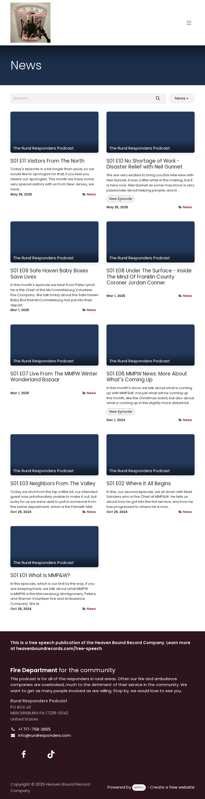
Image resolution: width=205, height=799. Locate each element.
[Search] (158, 98)
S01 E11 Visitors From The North (47, 161)
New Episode (120, 198)
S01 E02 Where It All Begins (139, 484)
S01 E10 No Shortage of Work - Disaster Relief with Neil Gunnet (145, 164)
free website (182, 787)
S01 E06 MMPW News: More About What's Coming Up (147, 377)
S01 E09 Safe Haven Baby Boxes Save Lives (49, 274)
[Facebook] (23, 754)
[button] (182, 98)
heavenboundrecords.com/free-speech (59, 648)
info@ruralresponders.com (44, 735)
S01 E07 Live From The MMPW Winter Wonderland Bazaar (53, 377)
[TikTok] (51, 754)
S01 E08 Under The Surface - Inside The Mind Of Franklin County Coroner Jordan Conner (149, 277)
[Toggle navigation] (189, 22)
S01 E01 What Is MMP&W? (40, 576)
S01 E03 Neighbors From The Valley (53, 484)
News (91, 194)
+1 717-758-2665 (34, 729)
